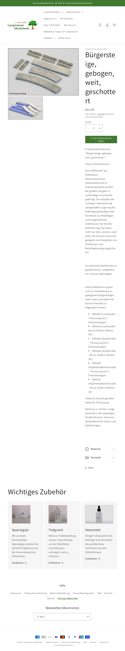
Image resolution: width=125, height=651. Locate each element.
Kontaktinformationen (64, 645)
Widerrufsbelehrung (60, 593)
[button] (53, 12)
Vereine (51, 598)
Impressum (16, 593)
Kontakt (108, 593)
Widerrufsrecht (52, 642)
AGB (99, 593)
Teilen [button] (91, 467)
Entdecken (18, 562)
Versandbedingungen (83, 593)
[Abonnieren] (87, 616)
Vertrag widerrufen (68, 598)
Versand (101, 114)
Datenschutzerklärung (36, 593)
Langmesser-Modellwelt (33, 642)
